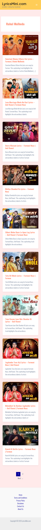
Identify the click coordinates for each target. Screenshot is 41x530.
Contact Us (20, 506)
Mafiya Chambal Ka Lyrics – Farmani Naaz (19, 190)
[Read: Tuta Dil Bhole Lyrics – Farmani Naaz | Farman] (20, 261)
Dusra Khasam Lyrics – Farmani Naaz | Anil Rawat (20, 147)
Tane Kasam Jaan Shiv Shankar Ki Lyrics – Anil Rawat (18, 320)
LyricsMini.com (14, 4)
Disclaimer (20, 503)
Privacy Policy (20, 500)
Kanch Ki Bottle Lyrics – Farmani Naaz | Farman (20, 450)
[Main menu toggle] (36, 5)
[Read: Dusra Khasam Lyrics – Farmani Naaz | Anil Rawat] (20, 131)
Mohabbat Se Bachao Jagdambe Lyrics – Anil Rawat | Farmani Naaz (20, 407)
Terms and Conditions (20, 497)
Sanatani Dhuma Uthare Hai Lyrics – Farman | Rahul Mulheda (19, 60)
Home (20, 495)
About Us (20, 509)
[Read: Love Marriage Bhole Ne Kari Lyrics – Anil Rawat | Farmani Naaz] (20, 88)
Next (20, 478)
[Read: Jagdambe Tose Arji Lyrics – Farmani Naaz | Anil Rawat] (20, 348)
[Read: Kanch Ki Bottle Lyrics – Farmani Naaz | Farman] (20, 435)
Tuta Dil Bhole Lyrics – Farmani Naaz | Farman (20, 277)
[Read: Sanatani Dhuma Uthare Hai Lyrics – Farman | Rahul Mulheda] (20, 45)
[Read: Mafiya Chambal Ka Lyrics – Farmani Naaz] (20, 175)
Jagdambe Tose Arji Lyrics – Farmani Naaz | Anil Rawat (19, 363)
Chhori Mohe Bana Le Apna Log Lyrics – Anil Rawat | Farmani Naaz (20, 233)
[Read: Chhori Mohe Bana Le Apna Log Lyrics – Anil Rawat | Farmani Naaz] (20, 218)
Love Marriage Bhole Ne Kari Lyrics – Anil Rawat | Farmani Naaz (20, 103)
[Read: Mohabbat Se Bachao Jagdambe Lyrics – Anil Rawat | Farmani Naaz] (20, 391)
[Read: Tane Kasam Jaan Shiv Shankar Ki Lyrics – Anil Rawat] (20, 305)
